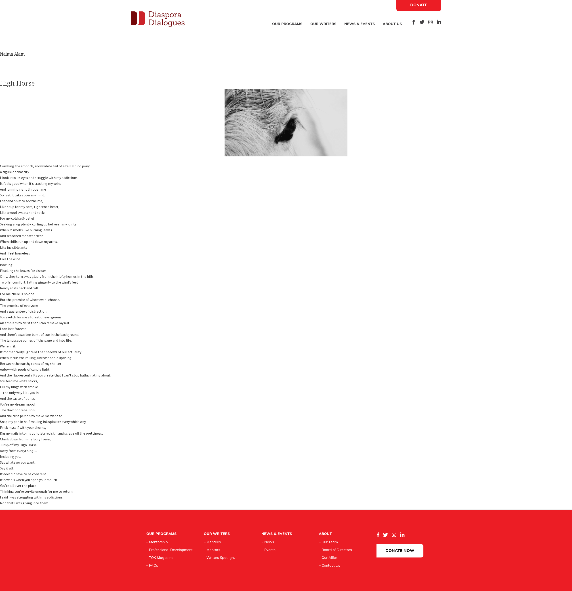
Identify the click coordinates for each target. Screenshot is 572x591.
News (269, 542)
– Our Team (328, 542)
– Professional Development (169, 550)
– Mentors (212, 550)
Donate (418, 5)
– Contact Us (329, 566)
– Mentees (212, 542)
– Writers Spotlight (219, 558)
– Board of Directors (335, 550)
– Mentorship (157, 542)
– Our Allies (328, 558)
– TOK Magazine (159, 558)
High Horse (17, 83)
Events (269, 550)
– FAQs (152, 566)
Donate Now (399, 551)
